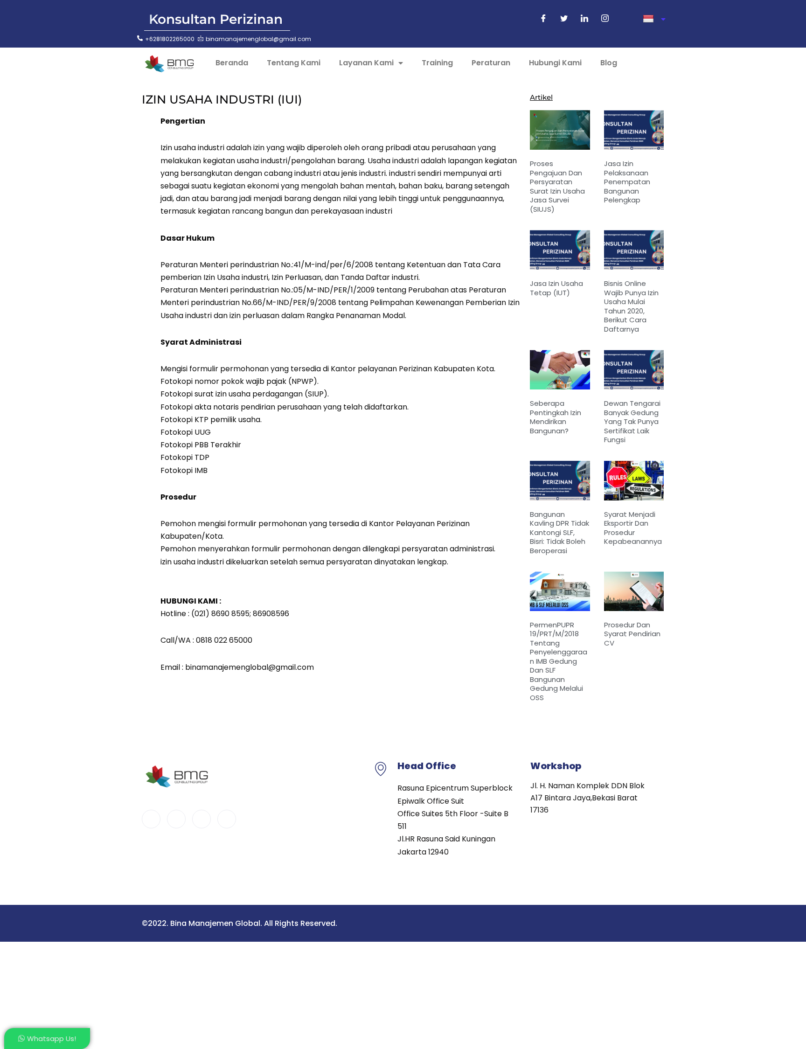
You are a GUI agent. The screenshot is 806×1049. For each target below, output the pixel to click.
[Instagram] (605, 19)
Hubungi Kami (555, 62)
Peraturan (491, 62)
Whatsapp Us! (51, 1038)
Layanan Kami (366, 62)
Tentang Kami (293, 62)
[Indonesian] (654, 19)
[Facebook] (543, 19)
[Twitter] (564, 19)
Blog (608, 62)
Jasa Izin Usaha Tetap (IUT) (556, 288)
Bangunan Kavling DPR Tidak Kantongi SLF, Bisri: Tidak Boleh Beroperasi (559, 532)
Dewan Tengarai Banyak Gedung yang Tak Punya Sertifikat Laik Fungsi (632, 421)
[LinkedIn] (584, 19)
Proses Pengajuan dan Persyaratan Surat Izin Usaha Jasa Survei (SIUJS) (557, 186)
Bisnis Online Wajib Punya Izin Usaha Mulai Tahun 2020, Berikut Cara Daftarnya (631, 306)
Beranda (231, 62)
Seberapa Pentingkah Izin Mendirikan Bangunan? (555, 417)
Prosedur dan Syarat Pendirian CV (632, 634)
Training (437, 62)
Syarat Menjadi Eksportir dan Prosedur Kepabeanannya (633, 528)
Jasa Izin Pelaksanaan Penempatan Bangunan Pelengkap (627, 182)
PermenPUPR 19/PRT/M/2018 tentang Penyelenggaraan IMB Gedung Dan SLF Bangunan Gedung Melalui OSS (558, 661)
